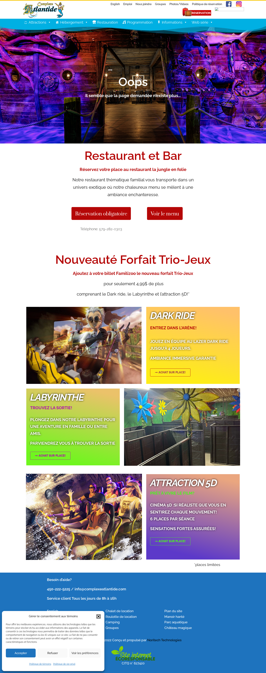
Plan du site (173, 611)
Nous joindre (143, 4)
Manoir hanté (174, 617)
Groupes (160, 4)
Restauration (107, 22)
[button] (98, 616)
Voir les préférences (84, 653)
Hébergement (71, 22)
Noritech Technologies (164, 640)
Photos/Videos (178, 4)
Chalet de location (120, 611)
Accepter (21, 653)
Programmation (140, 22)
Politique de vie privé (64, 664)
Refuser (52, 653)
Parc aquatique (176, 622)
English (115, 4)
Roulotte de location (121, 617)
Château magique (178, 628)
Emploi (127, 4)
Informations (172, 22)
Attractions (37, 22)
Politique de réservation (207, 4)
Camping (113, 622)
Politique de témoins (40, 664)
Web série (200, 22)
